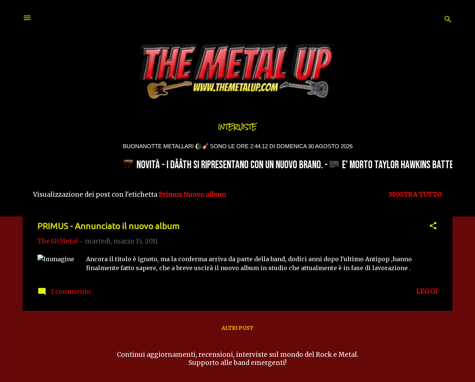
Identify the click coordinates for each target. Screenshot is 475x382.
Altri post (237, 328)
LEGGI (427, 291)
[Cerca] (447, 20)
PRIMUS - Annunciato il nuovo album (108, 225)
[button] (433, 226)
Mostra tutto (415, 194)
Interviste (237, 127)
